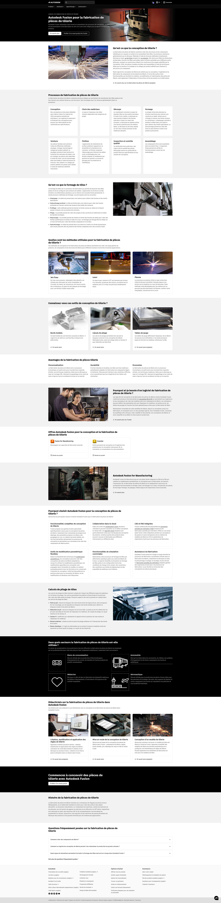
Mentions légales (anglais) (105, 900)
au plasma (144, 58)
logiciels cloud (109, 531)
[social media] (54, 894)
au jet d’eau (128, 58)
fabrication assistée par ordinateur (147, 563)
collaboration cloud (111, 527)
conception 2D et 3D (145, 399)
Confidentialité (52, 900)
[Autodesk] (54, 2)
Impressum (138, 900)
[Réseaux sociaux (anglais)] (54, 893)
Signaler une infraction (74, 900)
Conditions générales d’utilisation (89, 900)
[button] (110, 839)
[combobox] (80, 2)
